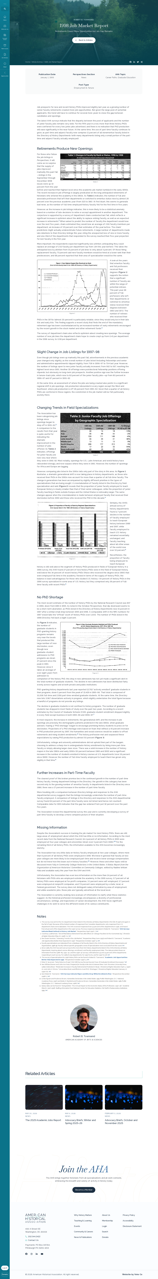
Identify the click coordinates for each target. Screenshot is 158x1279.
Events (77, 1226)
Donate (5, 1274)
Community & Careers (83, 1232)
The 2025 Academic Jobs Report (43, 1120)
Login (104, 1226)
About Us (106, 1215)
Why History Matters (83, 1215)
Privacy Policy (129, 1215)
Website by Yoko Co (132, 1274)
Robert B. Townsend (84, 20)
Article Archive (37, 62)
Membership (107, 1221)
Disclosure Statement (132, 1226)
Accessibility (128, 1221)
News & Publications (83, 1237)
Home (27, 62)
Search (105, 1232)
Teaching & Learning (83, 1221)
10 (115, 841)
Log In (4, 1268)
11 (89, 861)
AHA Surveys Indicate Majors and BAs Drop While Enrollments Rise (86, 974)
